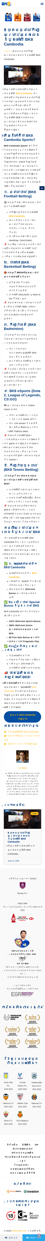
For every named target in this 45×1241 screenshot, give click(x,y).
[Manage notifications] (39, 1236)
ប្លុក (7, 51)
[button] (42, 3)
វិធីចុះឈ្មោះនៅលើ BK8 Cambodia (23, 732)
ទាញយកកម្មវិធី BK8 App (22, 744)
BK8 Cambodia (24, 93)
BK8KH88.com (19, 1231)
